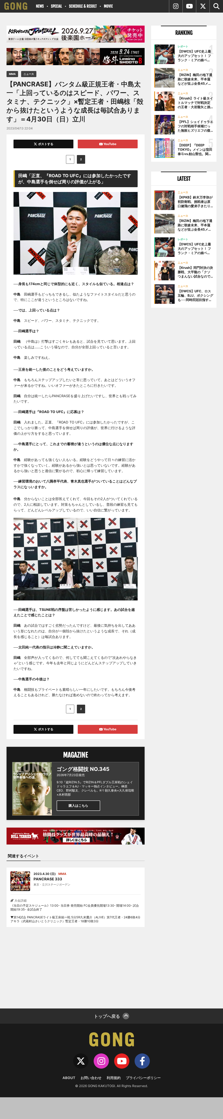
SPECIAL (56, 6)
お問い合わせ (91, 1078)
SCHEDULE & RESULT (83, 6)
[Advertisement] (76, 965)
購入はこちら (78, 805)
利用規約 (114, 1078)
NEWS (40, 6)
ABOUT (69, 1078)
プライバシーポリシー (143, 1078)
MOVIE (108, 6)
